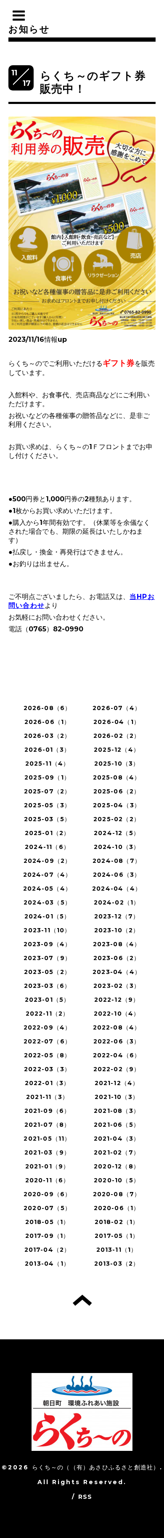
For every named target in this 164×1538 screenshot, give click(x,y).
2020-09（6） (47, 1194)
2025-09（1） (47, 777)
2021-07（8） (47, 1124)
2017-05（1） (117, 1236)
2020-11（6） (47, 1180)
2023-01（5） (47, 999)
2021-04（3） (117, 1138)
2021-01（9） (47, 1166)
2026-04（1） (116, 722)
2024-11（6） (47, 847)
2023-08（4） (117, 944)
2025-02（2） (116, 819)
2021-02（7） (117, 1152)
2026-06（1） (47, 722)
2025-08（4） (117, 777)
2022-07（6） (47, 1041)
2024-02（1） (117, 902)
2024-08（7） (117, 861)
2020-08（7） (117, 1194)
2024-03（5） (47, 902)
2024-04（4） (116, 888)
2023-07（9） (47, 958)
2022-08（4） (117, 1027)
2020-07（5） (47, 1208)
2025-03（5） (47, 819)
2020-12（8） (117, 1166)
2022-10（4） (117, 1013)
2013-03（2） (117, 1263)
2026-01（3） (47, 749)
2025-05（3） (47, 805)
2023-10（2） (117, 930)
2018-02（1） (117, 1222)
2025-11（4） (47, 763)
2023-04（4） (117, 972)
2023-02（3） (116, 986)
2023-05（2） (47, 972)
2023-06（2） (116, 958)
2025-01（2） (47, 833)
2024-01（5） (47, 916)
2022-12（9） (117, 999)
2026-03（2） (47, 736)
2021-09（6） (47, 1111)
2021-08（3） (117, 1111)
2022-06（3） (116, 1041)
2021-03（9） (47, 1152)
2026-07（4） (117, 708)
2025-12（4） (117, 749)
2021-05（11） (47, 1138)
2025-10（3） (117, 763)
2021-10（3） (117, 1097)
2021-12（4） (117, 1083)
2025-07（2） (47, 791)
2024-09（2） (47, 861)
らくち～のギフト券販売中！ (93, 82)
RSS (85, 1497)
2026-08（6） (47, 708)
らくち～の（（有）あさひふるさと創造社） (96, 1467)
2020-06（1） (117, 1208)
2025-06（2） (116, 791)
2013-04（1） (47, 1263)
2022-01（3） (47, 1083)
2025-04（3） (116, 805)
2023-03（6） (47, 986)
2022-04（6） (117, 1055)
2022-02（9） (116, 1069)
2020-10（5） (117, 1180)
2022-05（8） (47, 1055)
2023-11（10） (47, 930)
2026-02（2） (116, 736)
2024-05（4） (47, 888)
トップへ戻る (82, 1300)
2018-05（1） (47, 1222)
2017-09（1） (47, 1236)
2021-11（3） (47, 1097)
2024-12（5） (117, 833)
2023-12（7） (117, 916)
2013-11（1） (117, 1249)
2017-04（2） (47, 1249)
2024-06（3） (117, 874)
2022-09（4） (47, 1027)
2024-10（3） (117, 847)
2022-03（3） (47, 1069)
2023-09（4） (47, 944)
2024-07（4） (47, 874)
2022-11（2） (47, 1013)
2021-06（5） (117, 1124)
